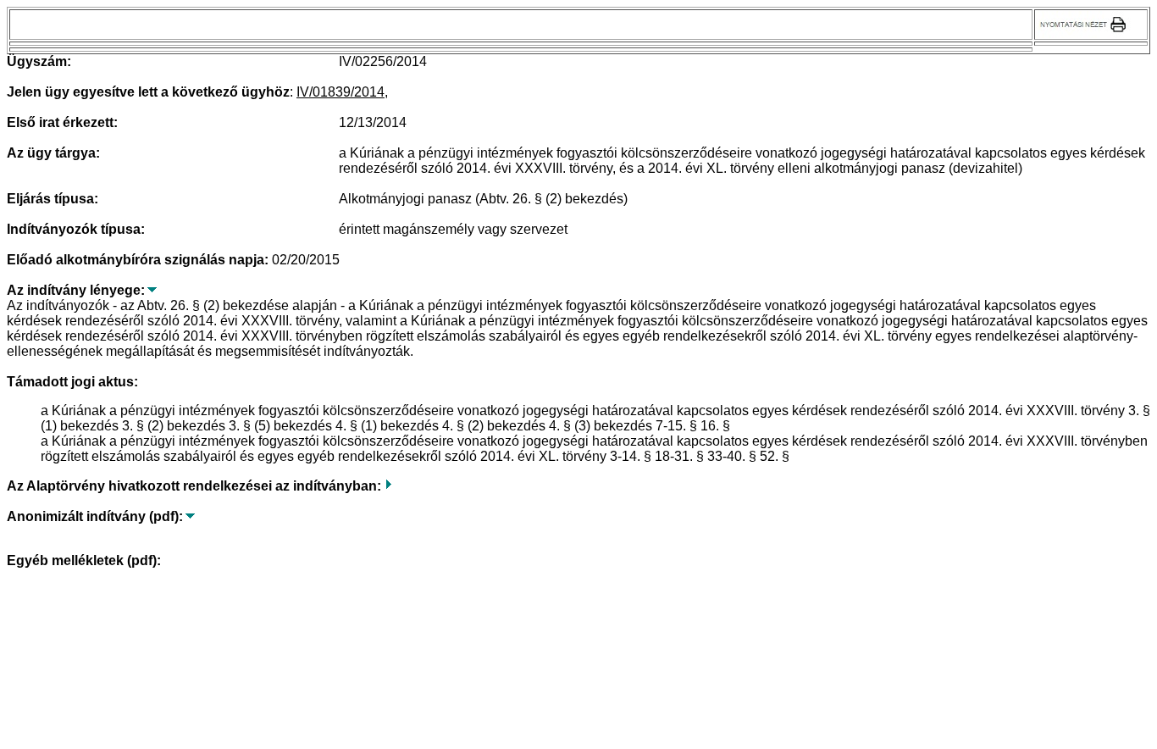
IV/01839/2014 (340, 92)
